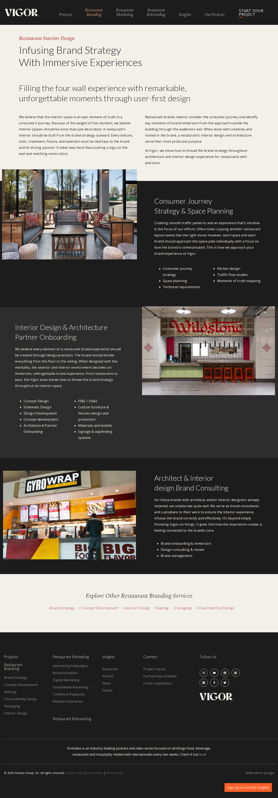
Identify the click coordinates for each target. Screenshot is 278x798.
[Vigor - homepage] (22, 12)
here (202, 754)
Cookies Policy (74, 773)
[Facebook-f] (214, 683)
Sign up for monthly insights (248, 787)
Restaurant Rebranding (72, 718)
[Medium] (204, 683)
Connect (150, 656)
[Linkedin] (225, 673)
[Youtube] (214, 673)
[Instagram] (204, 673)
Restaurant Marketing (71, 656)
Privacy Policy (94, 773)
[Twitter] (225, 683)
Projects (65, 14)
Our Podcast (214, 14)
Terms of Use (114, 773)
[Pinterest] (236, 673)
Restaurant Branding (13, 666)
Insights (185, 14)
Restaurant (94, 12)
